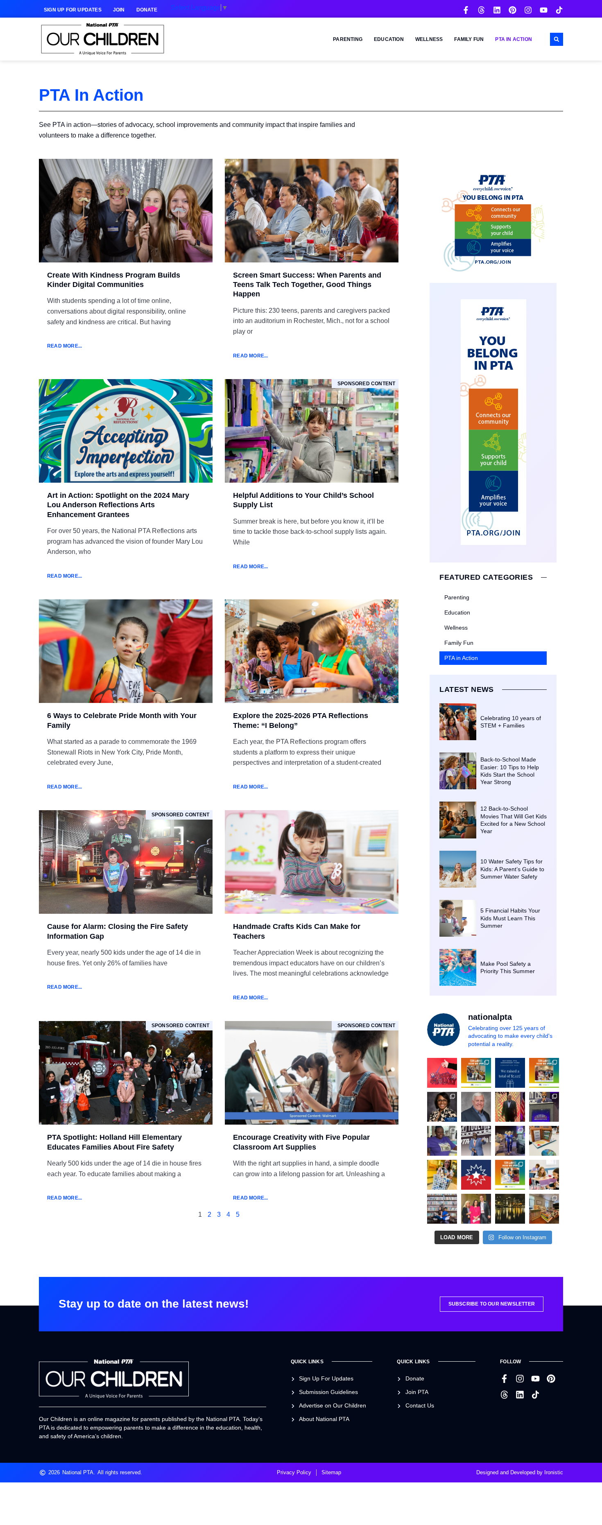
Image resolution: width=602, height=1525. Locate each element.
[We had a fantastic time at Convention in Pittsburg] (510, 1073)
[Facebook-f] (466, 10)
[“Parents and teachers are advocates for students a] (544, 1107)
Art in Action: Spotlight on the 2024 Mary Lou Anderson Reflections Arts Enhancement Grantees (118, 505)
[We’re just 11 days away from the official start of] (510, 1209)
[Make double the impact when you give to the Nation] (544, 1175)
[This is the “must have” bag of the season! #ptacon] (442, 1175)
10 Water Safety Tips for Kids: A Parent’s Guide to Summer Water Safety (512, 868)
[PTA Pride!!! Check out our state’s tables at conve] (544, 1141)
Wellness (429, 39)
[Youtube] (544, 10)
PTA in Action (513, 39)
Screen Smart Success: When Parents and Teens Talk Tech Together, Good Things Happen (307, 284)
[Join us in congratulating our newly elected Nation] (442, 1107)
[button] (556, 39)
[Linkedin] (497, 10)
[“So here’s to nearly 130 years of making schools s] (476, 1141)
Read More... (64, 346)
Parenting (347, 39)
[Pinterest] (512, 10)
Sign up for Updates (73, 10)
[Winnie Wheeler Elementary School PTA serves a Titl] (476, 1073)
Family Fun (469, 39)
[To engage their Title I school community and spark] (544, 1073)
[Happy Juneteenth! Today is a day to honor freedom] (476, 1175)
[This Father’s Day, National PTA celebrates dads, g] (510, 1107)
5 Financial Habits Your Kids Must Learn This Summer (510, 918)
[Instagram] (528, 10)
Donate (146, 10)
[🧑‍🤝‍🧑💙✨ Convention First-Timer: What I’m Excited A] (476, 1209)
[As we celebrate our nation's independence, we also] (442, 1073)
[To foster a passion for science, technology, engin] (510, 1175)
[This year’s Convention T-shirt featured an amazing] (442, 1141)
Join (119, 10)
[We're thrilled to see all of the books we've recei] (544, 1209)
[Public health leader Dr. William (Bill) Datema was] (476, 1107)
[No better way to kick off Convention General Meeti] (510, 1141)
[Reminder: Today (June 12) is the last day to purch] (442, 1209)
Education (389, 39)
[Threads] (481, 10)
